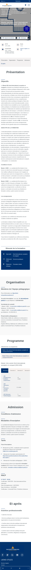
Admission (27, 60)
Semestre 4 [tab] (27, 370)
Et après (3, 63)
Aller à (2, 1)
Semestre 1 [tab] (5, 370)
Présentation (4, 60)
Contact (3, 565)
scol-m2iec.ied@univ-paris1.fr (19, 310)
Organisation (12, 60)
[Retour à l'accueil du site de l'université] (12, 548)
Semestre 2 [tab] (13, 370)
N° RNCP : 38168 (5, 479)
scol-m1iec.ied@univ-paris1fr (18, 306)
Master (3, 11)
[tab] (15, 350)
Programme (20, 60)
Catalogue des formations (18, 9)
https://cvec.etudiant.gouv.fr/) (10, 451)
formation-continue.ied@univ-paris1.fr (17, 467)
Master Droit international (13, 11)
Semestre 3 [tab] (20, 370)
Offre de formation (5, 9)
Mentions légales (5, 563)
